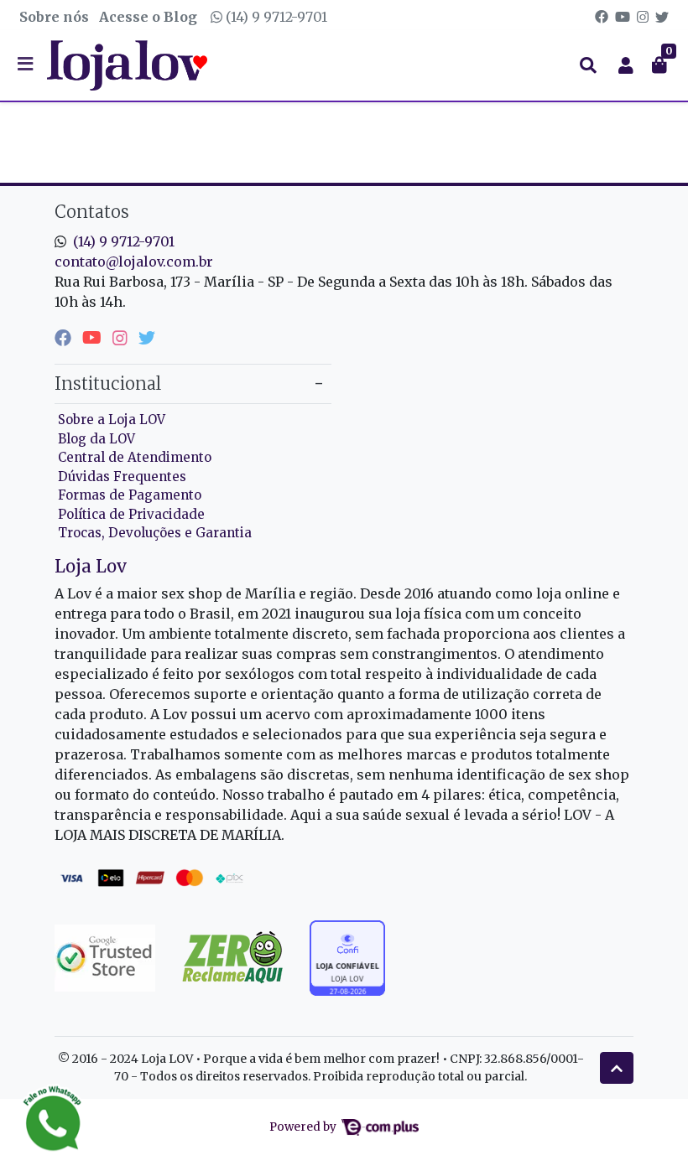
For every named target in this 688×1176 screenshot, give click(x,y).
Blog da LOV (96, 439)
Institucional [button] (108, 383)
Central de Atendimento (134, 457)
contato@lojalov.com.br (134, 261)
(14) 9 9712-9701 (274, 16)
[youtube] (94, 337)
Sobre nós (54, 16)
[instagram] (122, 337)
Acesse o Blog (148, 16)
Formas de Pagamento (129, 495)
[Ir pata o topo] (616, 1068)
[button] (626, 65)
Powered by (304, 1127)
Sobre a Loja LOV (111, 419)
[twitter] (146, 337)
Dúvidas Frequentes (122, 476)
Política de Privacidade (131, 514)
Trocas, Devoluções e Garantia (155, 533)
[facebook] (65, 337)
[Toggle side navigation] (26, 64)
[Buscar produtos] (588, 65)
